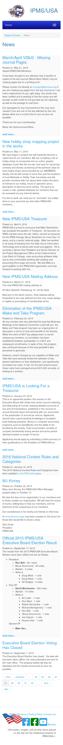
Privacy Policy (35, 714)
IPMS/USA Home (17, 714)
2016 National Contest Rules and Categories (30, 459)
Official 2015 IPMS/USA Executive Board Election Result (29, 540)
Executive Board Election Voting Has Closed (29, 645)
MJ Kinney (11, 480)
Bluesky (52, 724)
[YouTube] (43, 724)
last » (7, 689)
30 (19, 683)
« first (7, 676)
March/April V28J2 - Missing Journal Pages (26, 59)
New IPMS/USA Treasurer (24, 218)
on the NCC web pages (29, 473)
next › (47, 683)
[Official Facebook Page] (35, 724)
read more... (8, 134)
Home (8, 25)
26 (49, 676)
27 (56, 676)
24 (36, 676)
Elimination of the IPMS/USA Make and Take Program (27, 310)
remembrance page (15, 516)
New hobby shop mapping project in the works (30, 143)
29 (12, 683)
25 (42, 676)
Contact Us (50, 714)
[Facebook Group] (26, 724)
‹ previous (19, 676)
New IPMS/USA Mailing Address (30, 276)
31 (25, 683)
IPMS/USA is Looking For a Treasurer (25, 388)
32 (32, 683)
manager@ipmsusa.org (44, 86)
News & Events (12, 35)
